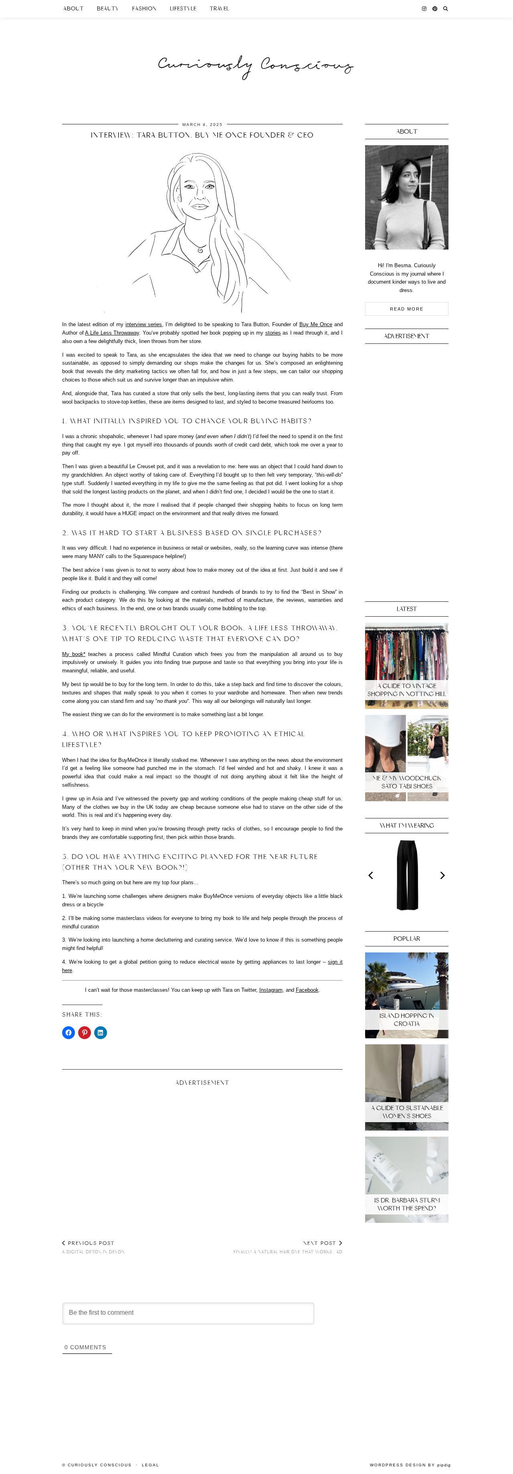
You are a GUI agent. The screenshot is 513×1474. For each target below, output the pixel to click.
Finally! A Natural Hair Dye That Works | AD (288, 1247)
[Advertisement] (202, 1154)
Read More (407, 309)
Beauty (108, 8)
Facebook (307, 990)
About (73, 8)
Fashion (144, 8)
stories (273, 333)
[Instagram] (424, 9)
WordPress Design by (410, 1465)
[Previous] (371, 875)
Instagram (271, 990)
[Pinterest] (435, 9)
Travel (219, 8)
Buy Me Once (315, 324)
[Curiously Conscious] (256, 49)
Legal (151, 1465)
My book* (73, 654)
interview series (143, 324)
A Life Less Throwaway (112, 333)
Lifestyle (183, 8)
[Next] (442, 875)
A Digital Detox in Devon (93, 1247)
